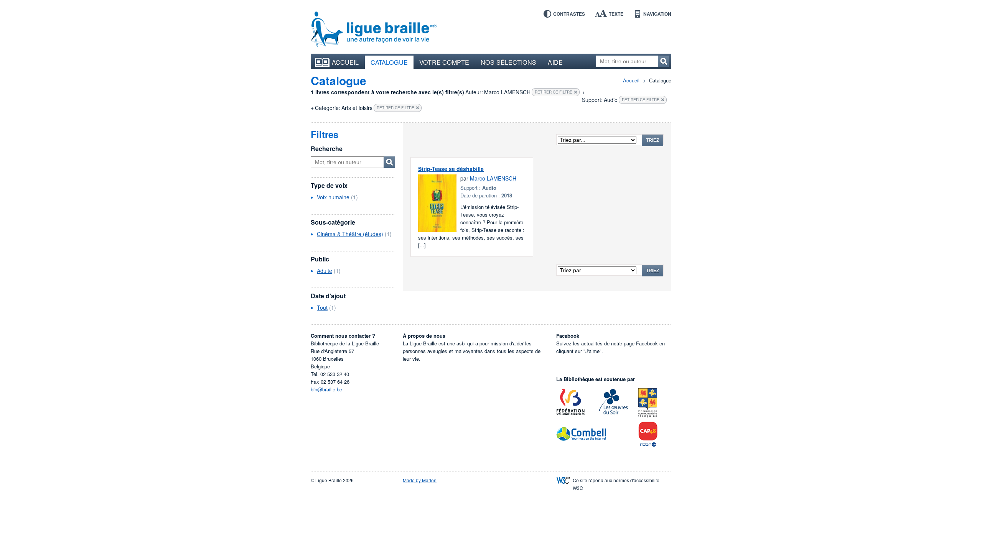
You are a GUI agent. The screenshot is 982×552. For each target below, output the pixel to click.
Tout (322, 307)
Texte (616, 13)
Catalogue (389, 62)
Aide (555, 62)
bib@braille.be (326, 389)
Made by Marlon (420, 480)
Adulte (324, 270)
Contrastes (569, 13)
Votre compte (444, 62)
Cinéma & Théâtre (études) (350, 234)
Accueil (345, 62)
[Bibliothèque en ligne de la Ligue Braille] (374, 29)
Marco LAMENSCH (493, 178)
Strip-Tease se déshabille (451, 168)
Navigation (657, 13)
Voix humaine (333, 197)
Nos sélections (508, 62)
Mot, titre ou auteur (389, 162)
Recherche (327, 148)
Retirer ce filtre (553, 92)
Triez (652, 140)
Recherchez (663, 61)
